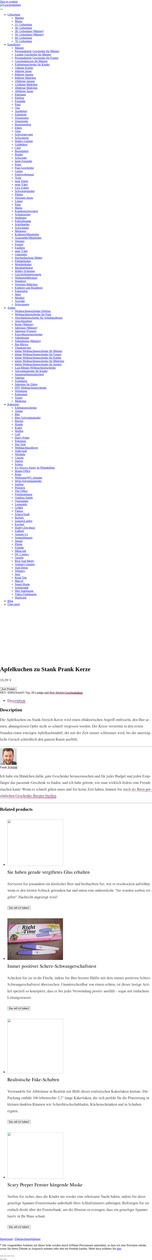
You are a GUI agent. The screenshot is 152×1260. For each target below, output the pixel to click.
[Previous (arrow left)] (1, 1259)
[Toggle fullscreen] (8, 1255)
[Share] (5, 1255)
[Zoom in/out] (12, 1255)
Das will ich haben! (19, 907)
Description (16, 700)
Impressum (6, 1239)
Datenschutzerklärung (27, 1239)
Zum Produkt (8, 689)
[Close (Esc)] (1, 1255)
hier (119, 1248)
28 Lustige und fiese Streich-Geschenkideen (57, 692)
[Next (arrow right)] (5, 1259)
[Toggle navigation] (1, 9)
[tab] (79, 700)
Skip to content (9, 1)
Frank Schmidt (8, 767)
